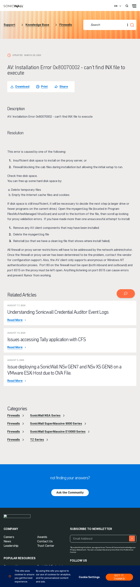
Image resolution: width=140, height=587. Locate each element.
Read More (15, 320)
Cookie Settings (89, 577)
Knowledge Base (37, 25)
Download (22, 86)
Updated (17, 55)
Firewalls (65, 25)
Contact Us (45, 541)
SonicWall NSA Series (45, 415)
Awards (42, 537)
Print (44, 86)
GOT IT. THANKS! (119, 577)
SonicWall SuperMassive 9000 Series (56, 423)
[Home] (14, 6)
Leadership (11, 545)
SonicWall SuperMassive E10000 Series (57, 431)
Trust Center (45, 545)
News (7, 541)
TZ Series (37, 439)
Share (63, 86)
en (115, 6)
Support (9, 25)
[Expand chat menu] (126, 293)
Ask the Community (70, 492)
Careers (9, 537)
